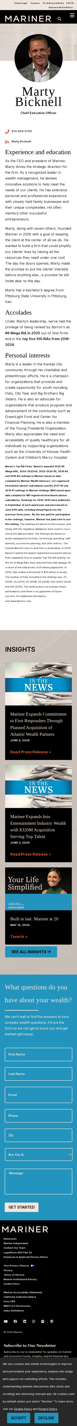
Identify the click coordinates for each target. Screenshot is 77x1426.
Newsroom (10, 1238)
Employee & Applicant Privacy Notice (26, 1257)
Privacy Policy (47, 1409)
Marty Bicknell (21, 141)
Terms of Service (14, 1274)
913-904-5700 (22, 131)
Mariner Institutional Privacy (20, 1279)
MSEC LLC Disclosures (17, 1305)
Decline (46, 1418)
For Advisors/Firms (53, 3)
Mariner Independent (16, 1243)
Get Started (22, 1207)
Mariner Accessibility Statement (23, 1292)
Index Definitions (14, 1310)
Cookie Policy (12, 1283)
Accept (18, 1418)
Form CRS (9, 1301)
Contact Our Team (14, 1247)
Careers (35, 3)
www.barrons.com (20, 601)
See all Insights (29, 952)
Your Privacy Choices (16, 1265)
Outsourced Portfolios (61, 7)
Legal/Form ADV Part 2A (18, 1252)
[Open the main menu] (72, 15)
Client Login (21, 3)
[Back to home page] (28, 20)
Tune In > (19, 936)
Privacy (8, 1270)
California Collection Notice (20, 1296)
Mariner (25, 1229)
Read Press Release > (30, 752)
